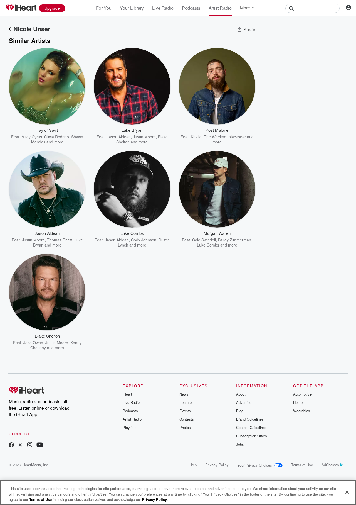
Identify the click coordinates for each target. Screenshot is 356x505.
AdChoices (330, 464)
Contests (186, 419)
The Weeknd (215, 137)
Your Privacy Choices (254, 465)
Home (298, 402)
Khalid (196, 137)
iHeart (127, 394)
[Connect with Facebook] (11, 445)
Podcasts (191, 8)
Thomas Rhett (59, 240)
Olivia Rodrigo (56, 137)
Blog (239, 410)
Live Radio (163, 8)
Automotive (302, 394)
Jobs (240, 444)
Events (185, 410)
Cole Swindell (204, 240)
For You (104, 8)
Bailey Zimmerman (234, 240)
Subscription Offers (251, 435)
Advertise (243, 402)
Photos (185, 427)
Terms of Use (302, 464)
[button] (77, 136)
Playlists (130, 427)
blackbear (237, 137)
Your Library (132, 8)
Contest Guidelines (251, 427)
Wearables (301, 410)
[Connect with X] (20, 445)
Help (193, 464)
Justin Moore (144, 137)
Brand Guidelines (250, 419)
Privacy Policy (217, 464)
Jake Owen (33, 342)
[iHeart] (21, 8)
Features (186, 402)
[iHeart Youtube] (39, 445)
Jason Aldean (119, 137)
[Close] (347, 492)
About (241, 394)
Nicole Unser (31, 28)
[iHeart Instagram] (29, 445)
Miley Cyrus (31, 137)
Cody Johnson (143, 240)
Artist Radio (220, 8)
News (183, 394)
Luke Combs (208, 245)
